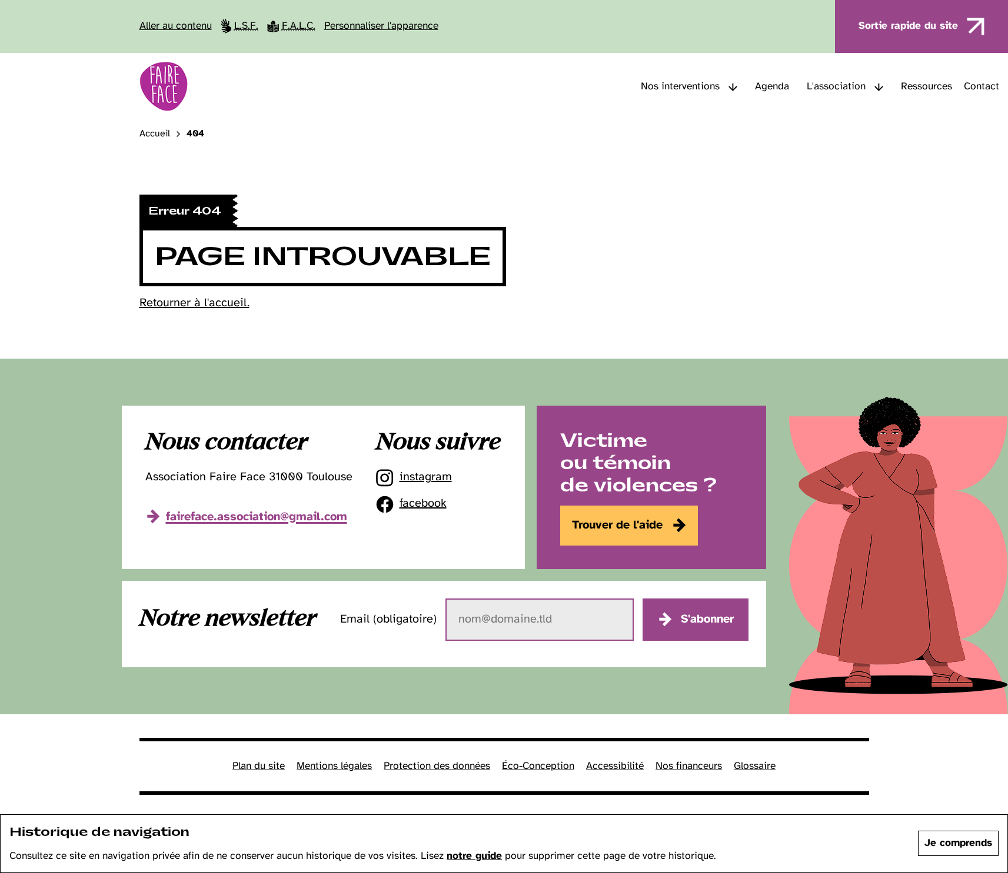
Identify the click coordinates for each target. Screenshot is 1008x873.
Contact (981, 86)
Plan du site (258, 766)
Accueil (154, 134)
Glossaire (755, 766)
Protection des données (437, 766)
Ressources (926, 86)
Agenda (772, 86)
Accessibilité (615, 766)
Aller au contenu (175, 26)
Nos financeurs (689, 766)
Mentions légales (334, 766)
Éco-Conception (538, 766)
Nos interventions (680, 86)
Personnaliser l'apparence (381, 26)
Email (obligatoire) (388, 619)
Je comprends (958, 843)
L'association (836, 86)
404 (195, 134)
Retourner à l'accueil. (194, 303)
